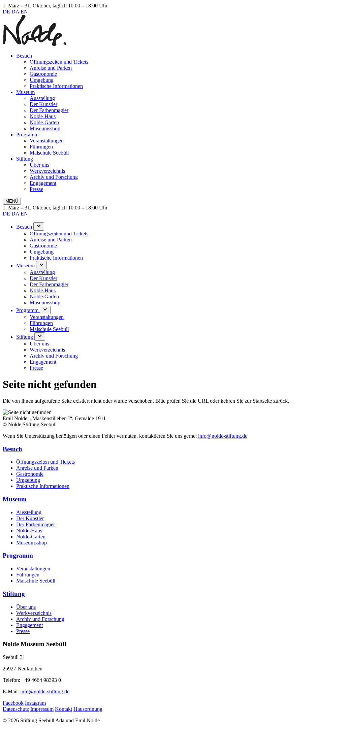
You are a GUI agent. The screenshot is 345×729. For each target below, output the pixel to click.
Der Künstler (43, 104)
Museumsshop (45, 128)
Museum (25, 92)
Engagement (43, 183)
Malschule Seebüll (49, 153)
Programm (27, 134)
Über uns (39, 165)
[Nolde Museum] (34, 44)
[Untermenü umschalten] (38, 226)
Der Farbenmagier (49, 110)
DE (7, 11)
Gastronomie (43, 74)
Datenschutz (16, 709)
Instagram (35, 703)
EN (24, 11)
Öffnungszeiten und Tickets (59, 62)
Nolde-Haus (43, 116)
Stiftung (24, 159)
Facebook (13, 703)
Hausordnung (87, 709)
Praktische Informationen (56, 86)
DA (16, 11)
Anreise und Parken (51, 68)
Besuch (24, 56)
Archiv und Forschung (54, 177)
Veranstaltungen (47, 140)
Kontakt (63, 709)
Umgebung (42, 80)
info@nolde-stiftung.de (222, 436)
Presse (36, 189)
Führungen (41, 147)
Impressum (42, 709)
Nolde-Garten (44, 122)
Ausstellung (42, 98)
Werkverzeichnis (47, 171)
